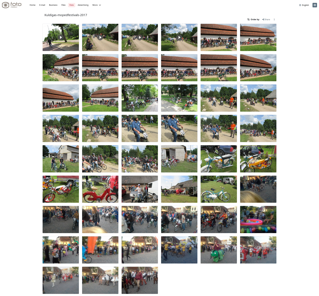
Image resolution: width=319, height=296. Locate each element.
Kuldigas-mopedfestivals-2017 (65, 15)
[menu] (315, 5)
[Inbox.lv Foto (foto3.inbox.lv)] (13, 5)
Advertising (83, 5)
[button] (96, 5)
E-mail (42, 5)
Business (53, 5)
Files (63, 5)
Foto (72, 5)
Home (32, 5)
